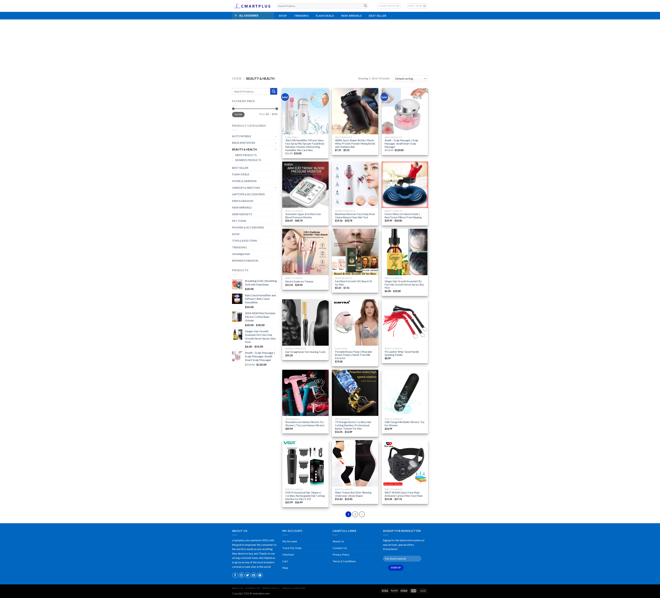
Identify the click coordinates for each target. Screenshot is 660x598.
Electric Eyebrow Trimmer (299, 281)
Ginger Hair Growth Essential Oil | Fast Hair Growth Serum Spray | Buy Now (404, 284)
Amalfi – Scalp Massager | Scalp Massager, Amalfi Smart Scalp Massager (401, 143)
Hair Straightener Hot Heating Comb (305, 351)
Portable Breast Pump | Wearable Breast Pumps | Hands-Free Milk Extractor (353, 355)
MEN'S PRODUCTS (246, 155)
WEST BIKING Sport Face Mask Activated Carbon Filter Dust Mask (404, 494)
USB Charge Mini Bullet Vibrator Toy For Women (404, 424)
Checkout (288, 554)
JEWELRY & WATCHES (246, 187)
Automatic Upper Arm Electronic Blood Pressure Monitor (303, 216)
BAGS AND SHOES (243, 142)
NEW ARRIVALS (351, 15)
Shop (283, 15)
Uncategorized (241, 253)
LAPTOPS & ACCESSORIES (248, 194)
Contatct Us (340, 548)
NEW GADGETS (242, 214)
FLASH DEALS (325, 15)
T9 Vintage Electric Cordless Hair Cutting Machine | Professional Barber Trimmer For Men (353, 425)
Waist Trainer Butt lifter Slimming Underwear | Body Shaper (353, 494)
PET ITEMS (239, 220)
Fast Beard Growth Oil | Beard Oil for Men (353, 283)
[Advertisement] (330, 45)
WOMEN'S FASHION (245, 260)
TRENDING (301, 15)
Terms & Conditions (344, 561)
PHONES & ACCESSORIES (248, 227)
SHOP (236, 234)
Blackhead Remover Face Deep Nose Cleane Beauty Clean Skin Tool (355, 216)
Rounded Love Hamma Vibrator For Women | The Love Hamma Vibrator (305, 424)
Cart (285, 561)
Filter (238, 114)
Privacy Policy (341, 554)
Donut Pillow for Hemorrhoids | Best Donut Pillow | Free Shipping (403, 216)
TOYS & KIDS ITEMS (244, 240)
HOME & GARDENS (244, 181)
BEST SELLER (377, 15)
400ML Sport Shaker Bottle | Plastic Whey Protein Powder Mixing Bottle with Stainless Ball (355, 143)
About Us (338, 541)
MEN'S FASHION (242, 200)
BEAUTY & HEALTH (244, 149)
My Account (289, 541)
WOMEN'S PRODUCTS (248, 160)
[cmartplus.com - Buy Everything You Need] (251, 6)
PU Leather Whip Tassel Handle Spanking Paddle (402, 353)
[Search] (365, 6)
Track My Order (292, 548)
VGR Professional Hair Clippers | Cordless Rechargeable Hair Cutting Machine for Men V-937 (305, 495)
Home (237, 78)
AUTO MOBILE (241, 136)
